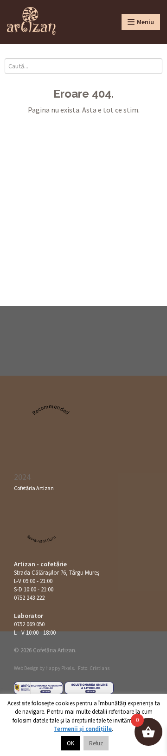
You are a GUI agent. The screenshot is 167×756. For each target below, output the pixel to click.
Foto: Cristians (93, 668)
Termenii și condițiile (83, 729)
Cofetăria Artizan (34, 487)
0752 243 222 (29, 598)
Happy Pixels (59, 668)
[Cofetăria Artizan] (31, 21)
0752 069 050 (29, 624)
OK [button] (70, 743)
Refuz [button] (96, 743)
